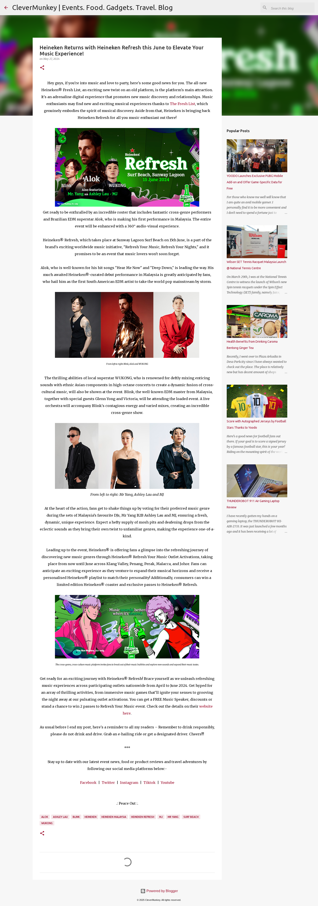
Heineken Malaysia (113, 816)
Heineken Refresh (142, 816)
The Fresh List (182, 104)
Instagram (129, 782)
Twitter (108, 782)
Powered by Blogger (162, 891)
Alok (44, 816)
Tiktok (149, 782)
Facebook (88, 782)
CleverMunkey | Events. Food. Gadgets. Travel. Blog (92, 7)
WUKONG (47, 823)
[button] (42, 68)
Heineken (90, 816)
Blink (76, 816)
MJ (161, 816)
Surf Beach (191, 816)
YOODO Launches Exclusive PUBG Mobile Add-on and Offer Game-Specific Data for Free (255, 182)
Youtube (167, 782)
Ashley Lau (60, 816)
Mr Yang (173, 816)
